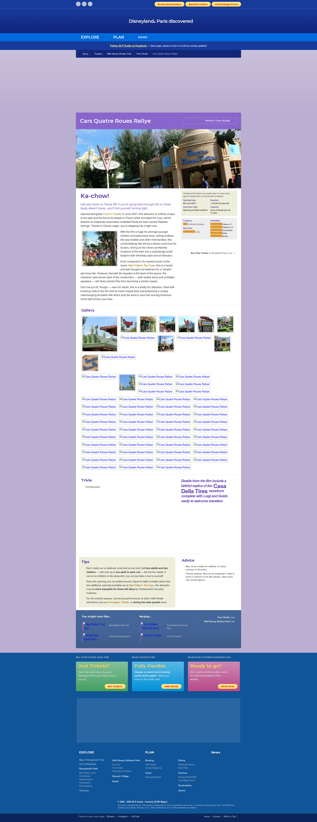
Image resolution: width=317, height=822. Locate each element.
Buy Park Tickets (198, 4)
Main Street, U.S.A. (87, 772)
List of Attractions (87, 763)
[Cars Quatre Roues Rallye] (99, 249)
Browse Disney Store (169, 4)
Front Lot (116, 764)
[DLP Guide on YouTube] (90, 4)
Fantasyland (84, 782)
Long (197, 231)
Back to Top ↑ (231, 816)
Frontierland (84, 776)
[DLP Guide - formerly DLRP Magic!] (103, 21)
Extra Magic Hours (186, 780)
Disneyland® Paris (213, 805)
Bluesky (111, 816)
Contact (216, 816)
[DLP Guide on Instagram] (78, 4)
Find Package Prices (226, 4)
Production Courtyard (121, 771)
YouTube (135, 816)
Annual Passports (153, 767)
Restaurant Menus (186, 764)
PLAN (149, 752)
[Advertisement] (158, 85)
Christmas (84, 790)
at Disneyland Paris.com (213, 252)
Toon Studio (142, 53)
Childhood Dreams (195, 224)
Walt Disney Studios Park (119, 53)
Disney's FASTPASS (187, 777)
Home (85, 53)
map (226, 617)
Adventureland (85, 779)
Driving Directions (153, 777)
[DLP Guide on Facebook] (84, 4)
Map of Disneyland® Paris (91, 759)
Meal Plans (183, 767)
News (215, 752)
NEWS (142, 37)
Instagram (123, 816)
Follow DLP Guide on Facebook (128, 45)
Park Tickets (150, 764)
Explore (98, 53)
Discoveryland (85, 785)
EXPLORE (86, 752)
